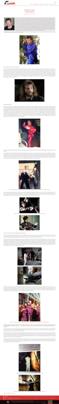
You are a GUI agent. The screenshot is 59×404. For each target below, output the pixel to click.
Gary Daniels (28, 28)
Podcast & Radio (24, 398)
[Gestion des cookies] (8, 402)
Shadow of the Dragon (25, 189)
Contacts (45, 398)
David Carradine (52, 28)
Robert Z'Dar (40, 28)
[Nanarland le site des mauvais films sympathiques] (10, 3)
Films (31, 4)
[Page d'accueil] (4, 6)
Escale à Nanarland (35, 398)
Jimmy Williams (33, 18)
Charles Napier (50, 27)
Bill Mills (27, 18)
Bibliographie (29, 398)
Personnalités (35, 4)
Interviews (50, 4)
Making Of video (43, 213)
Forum (41, 398)
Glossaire (46, 4)
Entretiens (9, 6)
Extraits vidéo (41, 4)
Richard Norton (24, 27)
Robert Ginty (45, 27)
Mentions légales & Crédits (51, 398)
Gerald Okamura (36, 27)
